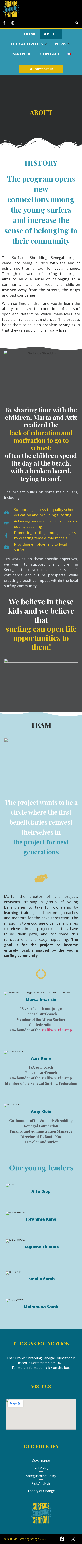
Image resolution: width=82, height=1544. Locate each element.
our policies (41, 1446)
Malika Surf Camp (56, 1030)
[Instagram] (73, 1539)
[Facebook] (62, 1539)
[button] (77, 23)
